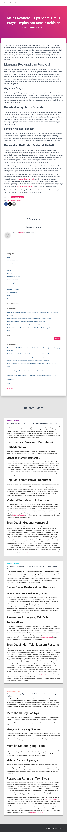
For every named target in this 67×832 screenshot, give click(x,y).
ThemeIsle (60, 828)
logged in (21, 232)
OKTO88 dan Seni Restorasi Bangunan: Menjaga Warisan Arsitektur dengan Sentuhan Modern (31, 375)
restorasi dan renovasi (13, 286)
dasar (9, 200)
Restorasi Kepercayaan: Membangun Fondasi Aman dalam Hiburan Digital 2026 (28, 324)
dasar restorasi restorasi (13, 263)
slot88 (8, 295)
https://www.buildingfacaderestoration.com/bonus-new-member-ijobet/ (25, 371)
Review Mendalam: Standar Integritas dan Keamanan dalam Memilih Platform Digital (29, 318)
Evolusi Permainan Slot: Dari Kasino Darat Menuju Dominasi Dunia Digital (26, 321)
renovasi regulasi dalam (13, 283)
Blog (8, 257)
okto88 (9, 270)
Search (8, 335)
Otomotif (9, 273)
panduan (13, 200)
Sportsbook (10, 298)
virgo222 (9, 390)
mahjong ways (11, 267)
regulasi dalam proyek (17, 197)
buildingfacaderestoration (25, 186)
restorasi (19, 200)
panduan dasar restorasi (26, 179)
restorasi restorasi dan (13, 289)
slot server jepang (12, 292)
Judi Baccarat (10, 379)
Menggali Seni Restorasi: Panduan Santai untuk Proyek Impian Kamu (33, 423)
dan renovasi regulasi (12, 260)
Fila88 (8, 384)
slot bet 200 (10, 388)
